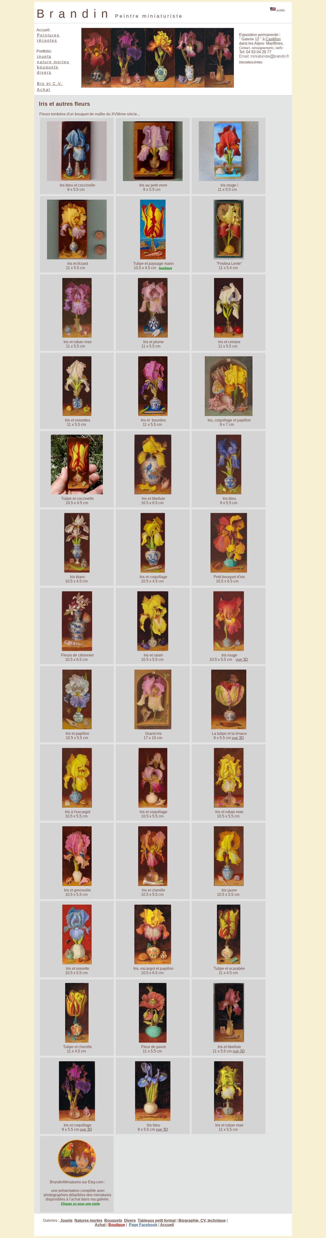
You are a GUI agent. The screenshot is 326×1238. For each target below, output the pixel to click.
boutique (165, 268)
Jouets (66, 1220)
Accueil (167, 1225)
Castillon (273, 39)
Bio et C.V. (50, 84)
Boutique (116, 1225)
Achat (43, 90)
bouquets (47, 67)
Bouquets (113, 1220)
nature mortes (53, 62)
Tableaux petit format (157, 1220)
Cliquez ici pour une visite (80, 1204)
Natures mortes (88, 1220)
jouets (44, 56)
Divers (130, 1220)
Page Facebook (143, 1225)
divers (44, 72)
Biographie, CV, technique (202, 1220)
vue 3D (242, 659)
